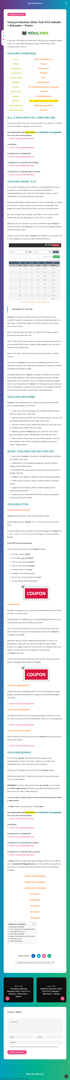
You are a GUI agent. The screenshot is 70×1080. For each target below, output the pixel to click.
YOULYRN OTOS (15, 939)
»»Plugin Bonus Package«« (35, 882)
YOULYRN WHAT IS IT (17, 932)
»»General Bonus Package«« (35, 888)
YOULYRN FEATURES (17, 934)
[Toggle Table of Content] (32, 924)
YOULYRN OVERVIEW (16, 927)
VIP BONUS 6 (35, 906)
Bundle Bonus (35, 3)
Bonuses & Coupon (17, 14)
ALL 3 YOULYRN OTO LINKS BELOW (22, 929)
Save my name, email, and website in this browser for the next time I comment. (34, 1047)
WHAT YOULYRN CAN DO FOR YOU (22, 936)
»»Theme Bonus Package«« (35, 876)
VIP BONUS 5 (35, 900)
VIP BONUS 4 (35, 894)
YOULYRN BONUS (16, 941)
